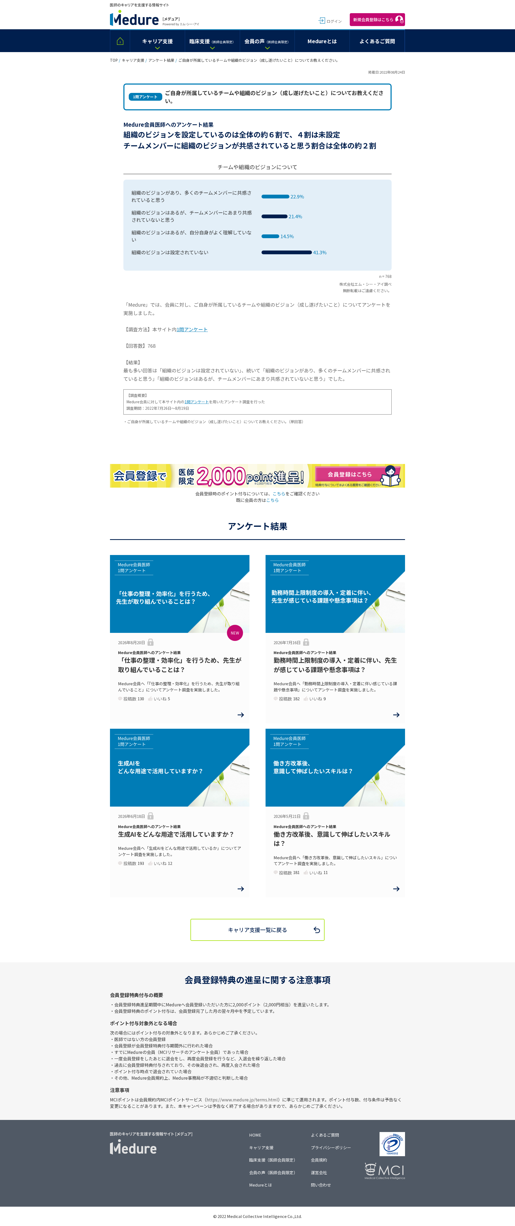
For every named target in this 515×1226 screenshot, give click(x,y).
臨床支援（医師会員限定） (273, 1160)
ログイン (334, 21)
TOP (114, 60)
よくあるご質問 (325, 1135)
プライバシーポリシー (331, 1147)
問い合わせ (321, 1185)
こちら (279, 493)
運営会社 (319, 1172)
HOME (255, 1135)
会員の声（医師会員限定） (273, 1172)
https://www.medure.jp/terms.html (242, 1099)
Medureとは (260, 1185)
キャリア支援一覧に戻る (257, 930)
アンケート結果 (161, 60)
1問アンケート (192, 329)
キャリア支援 (133, 60)
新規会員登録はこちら (373, 19)
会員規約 (319, 1160)
